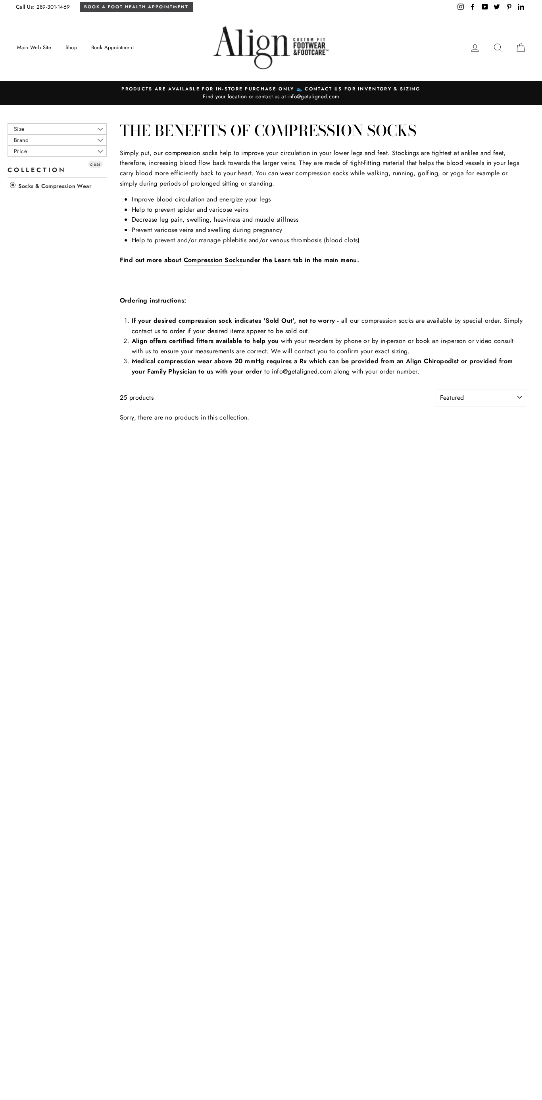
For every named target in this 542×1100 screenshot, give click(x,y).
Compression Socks (213, 259)
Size (19, 129)
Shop (71, 47)
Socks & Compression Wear (54, 186)
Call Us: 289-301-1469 (43, 7)
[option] (271, 93)
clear (95, 164)
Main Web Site (34, 47)
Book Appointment (112, 47)
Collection (37, 169)
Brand (21, 140)
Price (20, 151)
